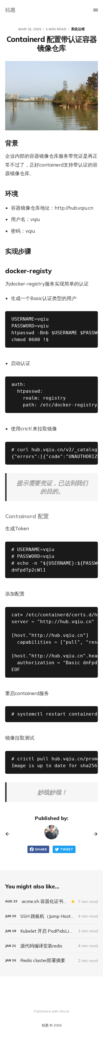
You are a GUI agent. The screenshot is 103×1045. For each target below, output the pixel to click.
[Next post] (93, 834)
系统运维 (78, 29)
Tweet (66, 849)
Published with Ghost (51, 1011)
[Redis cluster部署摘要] (51, 960)
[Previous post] (9, 834)
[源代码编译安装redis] (51, 946)
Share (41, 849)
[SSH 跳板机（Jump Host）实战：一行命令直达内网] (51, 916)
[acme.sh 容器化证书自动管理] (51, 901)
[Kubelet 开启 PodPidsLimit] (51, 931)
